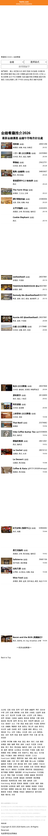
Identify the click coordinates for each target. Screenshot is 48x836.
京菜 (31, 767)
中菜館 (21, 280)
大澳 (35, 735)
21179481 (43, 326)
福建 (27, 77)
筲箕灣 (30, 721)
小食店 (23, 399)
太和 (13, 732)
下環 (17, 724)
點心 (36, 753)
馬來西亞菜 (13, 780)
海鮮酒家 (18, 772)
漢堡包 (19, 641)
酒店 (2, 79)
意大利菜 (25, 750)
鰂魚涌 (37, 721)
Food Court (5, 758)
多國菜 (15, 193)
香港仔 (7, 724)
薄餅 (8, 744)
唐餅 (20, 581)
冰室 (18, 74)
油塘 (8, 729)
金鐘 (21, 144)
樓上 (11, 71)
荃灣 (17, 710)
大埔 (22, 712)
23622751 (43, 162)
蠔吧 (18, 786)
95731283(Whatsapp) (38, 468)
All (24, 641)
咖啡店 (33, 211)
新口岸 (30, 726)
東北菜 (13, 783)
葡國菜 (15, 472)
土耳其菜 (41, 789)
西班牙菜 (29, 769)
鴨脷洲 (14, 726)
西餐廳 (15, 792)
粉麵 (20, 147)
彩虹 (2, 735)
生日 (20, 71)
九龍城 (14, 718)
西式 (31, 79)
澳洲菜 (25, 783)
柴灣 (15, 721)
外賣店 (9, 792)
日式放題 (33, 71)
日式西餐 (21, 769)
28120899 (43, 395)
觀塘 (12, 79)
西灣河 (42, 724)
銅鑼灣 (31, 710)
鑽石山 (35, 729)
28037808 (43, 386)
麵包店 (43, 767)
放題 (40, 77)
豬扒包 (7, 794)
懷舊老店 (21, 755)
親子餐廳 (4, 772)
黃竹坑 (41, 726)
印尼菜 (33, 744)
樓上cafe (32, 761)
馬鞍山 (39, 715)
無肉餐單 (33, 298)
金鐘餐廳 (17, 57)
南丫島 (40, 735)
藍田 (31, 724)
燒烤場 (3, 767)
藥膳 (26, 761)
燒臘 (18, 531)
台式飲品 (22, 572)
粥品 (31, 753)
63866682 (43, 528)
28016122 (43, 450)
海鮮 (35, 79)
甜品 (24, 741)
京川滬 (41, 753)
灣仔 (37, 710)
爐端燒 (21, 389)
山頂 (34, 732)
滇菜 (14, 202)
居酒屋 (27, 389)
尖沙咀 (3, 710)
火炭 (2, 726)
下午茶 (20, 79)
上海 (34, 747)
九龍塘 (24, 729)
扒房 (24, 453)
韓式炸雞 (4, 786)
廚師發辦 (29, 778)
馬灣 (11, 735)
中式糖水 (8, 755)
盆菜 (27, 74)
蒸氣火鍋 (18, 789)
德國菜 (11, 789)
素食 (27, 298)
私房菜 (39, 79)
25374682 (43, 422)
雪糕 (8, 775)
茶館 (20, 417)
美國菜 (15, 211)
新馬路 (32, 718)
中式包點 (40, 772)
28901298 (43, 144)
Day (27, 641)
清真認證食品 (38, 769)
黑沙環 (9, 721)
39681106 (43, 559)
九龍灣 (38, 712)
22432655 (43, 208)
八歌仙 (7, 79)
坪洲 (31, 735)
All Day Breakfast (29, 772)
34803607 (43, 171)
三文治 (21, 193)
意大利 (35, 74)
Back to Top (6, 657)
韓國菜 (11, 772)
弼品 (14, 74)
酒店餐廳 (23, 563)
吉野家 (5, 74)
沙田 (7, 712)
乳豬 (28, 71)
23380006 (43, 199)
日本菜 (15, 156)
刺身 (24, 166)
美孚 (19, 729)
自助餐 (5, 77)
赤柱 (30, 732)
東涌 (26, 724)
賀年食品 (30, 581)
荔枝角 (3, 721)
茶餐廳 (35, 77)
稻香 (31, 74)
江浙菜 (31, 783)
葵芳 (2, 718)
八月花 (41, 74)
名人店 (3, 775)
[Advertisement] (24, 30)
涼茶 (35, 780)
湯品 (24, 156)
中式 (14, 77)
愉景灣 (25, 735)
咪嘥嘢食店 (35, 389)
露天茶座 (38, 792)
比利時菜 (12, 786)
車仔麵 (9, 741)
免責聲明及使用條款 (9, 833)
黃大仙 (20, 721)
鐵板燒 (32, 775)
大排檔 (40, 71)
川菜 (13, 761)
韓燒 (31, 77)
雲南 (18, 202)
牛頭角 (36, 724)
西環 (26, 712)
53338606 (43, 432)
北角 (24, 715)
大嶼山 (18, 732)
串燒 (8, 753)
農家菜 (3, 792)
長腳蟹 (18, 77)
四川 (17, 761)
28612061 (43, 441)
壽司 (24, 71)
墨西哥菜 (20, 758)
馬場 (16, 735)
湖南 (41, 783)
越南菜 (3, 764)
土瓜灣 (29, 715)
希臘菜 (34, 789)
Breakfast (33, 641)
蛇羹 (29, 789)
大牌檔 (26, 775)
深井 (7, 735)
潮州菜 (10, 750)
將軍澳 (16, 712)
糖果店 (14, 769)
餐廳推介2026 (6, 57)
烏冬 (42, 750)
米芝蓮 (16, 71)
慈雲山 (24, 726)
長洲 (19, 726)
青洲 (20, 735)
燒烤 (5, 750)
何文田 (3, 729)
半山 (8, 732)
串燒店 (21, 792)
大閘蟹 (22, 74)
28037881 (43, 277)
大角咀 (31, 712)
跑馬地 (39, 732)
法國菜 (15, 453)
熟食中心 (25, 753)
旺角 (44, 77)
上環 (15, 79)
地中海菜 (16, 563)
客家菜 (19, 783)
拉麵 (20, 330)
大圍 (38, 718)
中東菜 (40, 786)
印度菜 (9, 764)
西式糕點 (20, 175)
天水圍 (18, 715)
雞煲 (10, 74)
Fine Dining (5, 783)
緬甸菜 (29, 780)
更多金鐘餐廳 (24, 647)
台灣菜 (15, 572)
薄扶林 (3, 732)
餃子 (43, 747)
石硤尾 (14, 729)
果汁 (7, 747)
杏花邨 (3, 737)
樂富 (30, 729)
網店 (36, 581)
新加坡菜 (4, 780)
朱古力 (7, 769)
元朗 (8, 710)
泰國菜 (15, 147)
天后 (2, 724)
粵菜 (14, 298)
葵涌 (43, 712)
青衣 (25, 721)
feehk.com (25, 827)
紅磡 (11, 712)
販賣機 (21, 408)
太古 (13, 724)
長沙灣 (12, 715)
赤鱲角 (7, 726)
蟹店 (24, 789)
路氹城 (26, 718)
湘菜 (37, 783)
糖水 (28, 741)
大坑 (40, 729)
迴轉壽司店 (30, 792)
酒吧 (20, 289)
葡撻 (2, 794)
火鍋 (23, 77)
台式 (10, 77)
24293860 (43, 153)
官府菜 (37, 767)
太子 (7, 715)
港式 (23, 298)
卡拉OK (42, 764)
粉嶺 (42, 718)
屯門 (22, 710)
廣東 (18, 298)
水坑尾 (24, 732)
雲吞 (39, 747)
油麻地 (20, 718)
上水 (42, 721)
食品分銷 (42, 581)
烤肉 (30, 758)
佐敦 (2, 715)
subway (26, 79)
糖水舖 (20, 764)
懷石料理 (39, 775)
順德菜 (34, 786)
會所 (22, 786)
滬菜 (30, 747)
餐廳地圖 (3, 823)
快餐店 (29, 147)
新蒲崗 (7, 718)
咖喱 (29, 156)
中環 (2, 712)
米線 (24, 147)
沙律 (26, 193)
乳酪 (13, 775)
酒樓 (2, 769)
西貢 (22, 724)
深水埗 (42, 710)
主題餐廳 (40, 761)
